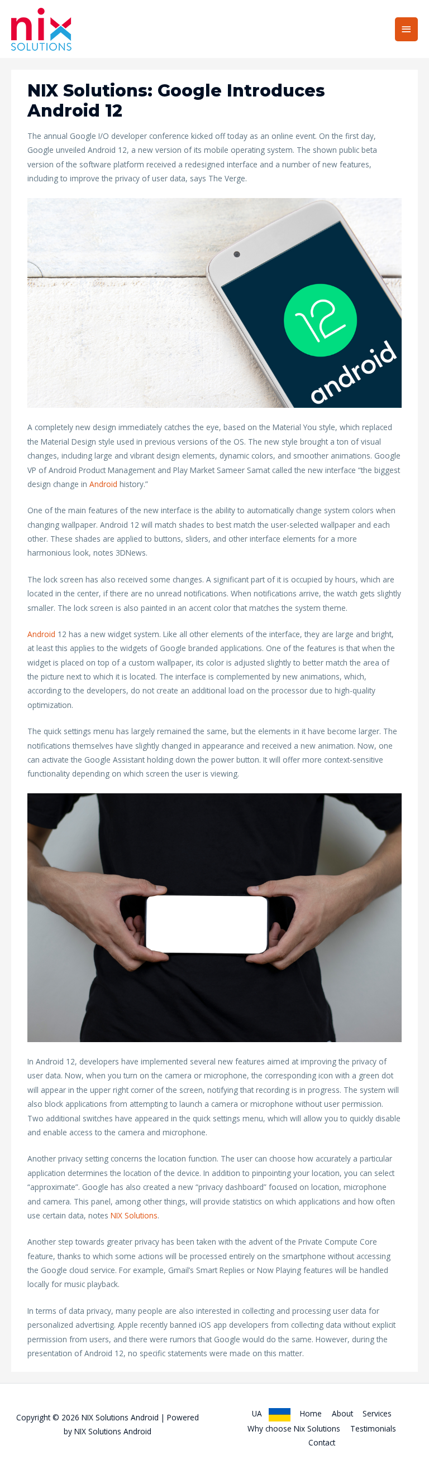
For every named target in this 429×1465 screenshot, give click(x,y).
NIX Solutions (134, 1215)
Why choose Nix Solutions (293, 1428)
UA (260, 1413)
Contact (321, 1442)
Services (377, 1413)
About (342, 1413)
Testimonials (373, 1428)
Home (311, 1413)
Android (103, 484)
